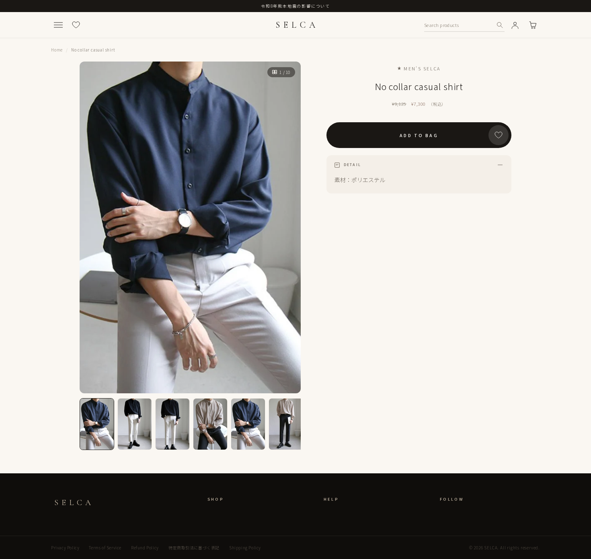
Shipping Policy (245, 548)
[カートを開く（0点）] (532, 25)
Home (57, 50)
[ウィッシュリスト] (76, 25)
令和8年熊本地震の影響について (295, 6)
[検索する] (500, 25)
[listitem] (97, 424)
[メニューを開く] (58, 25)
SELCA (297, 25)
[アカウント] (515, 25)
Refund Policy (145, 548)
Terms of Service (105, 548)
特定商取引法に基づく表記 (194, 548)
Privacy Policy (65, 548)
